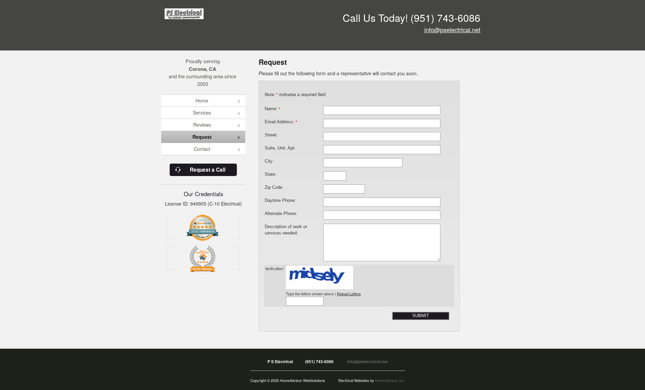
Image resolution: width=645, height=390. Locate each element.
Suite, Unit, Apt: (280, 148)
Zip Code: (274, 187)
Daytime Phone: (280, 200)
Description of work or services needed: (286, 229)
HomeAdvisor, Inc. (390, 380)
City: (269, 161)
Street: (271, 135)
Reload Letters (349, 293)
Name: (272, 108)
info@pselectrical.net (452, 29)
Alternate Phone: (281, 213)
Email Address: (281, 122)
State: (270, 174)
